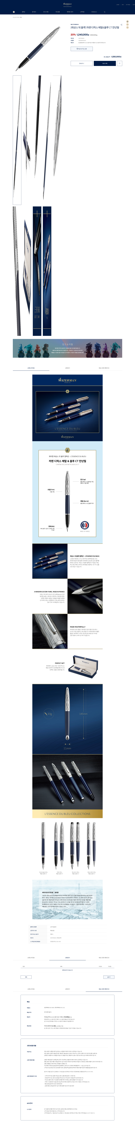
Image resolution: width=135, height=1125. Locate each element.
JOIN (123, 4)
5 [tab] (57, 140)
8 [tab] (37, 271)
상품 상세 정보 (31, 368)
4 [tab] (47, 140)
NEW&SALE (94, 12)
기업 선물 (57, 12)
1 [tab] (17, 140)
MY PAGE (128, 4)
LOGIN (117, 4)
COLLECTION (16, 17)
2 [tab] (27, 140)
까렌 (21, 17)
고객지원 (82, 12)
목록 (26, 977)
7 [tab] (27, 271)
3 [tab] (37, 140)
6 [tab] (17, 271)
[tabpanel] (38, 49)
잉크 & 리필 (45, 12)
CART (134, 4)
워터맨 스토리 (70, 12)
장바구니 (81, 63)
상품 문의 (67, 368)
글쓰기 (108, 977)
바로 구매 (104, 63)
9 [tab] (47, 271)
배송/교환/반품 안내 (104, 368)
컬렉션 (23, 12)
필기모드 (34, 12)
